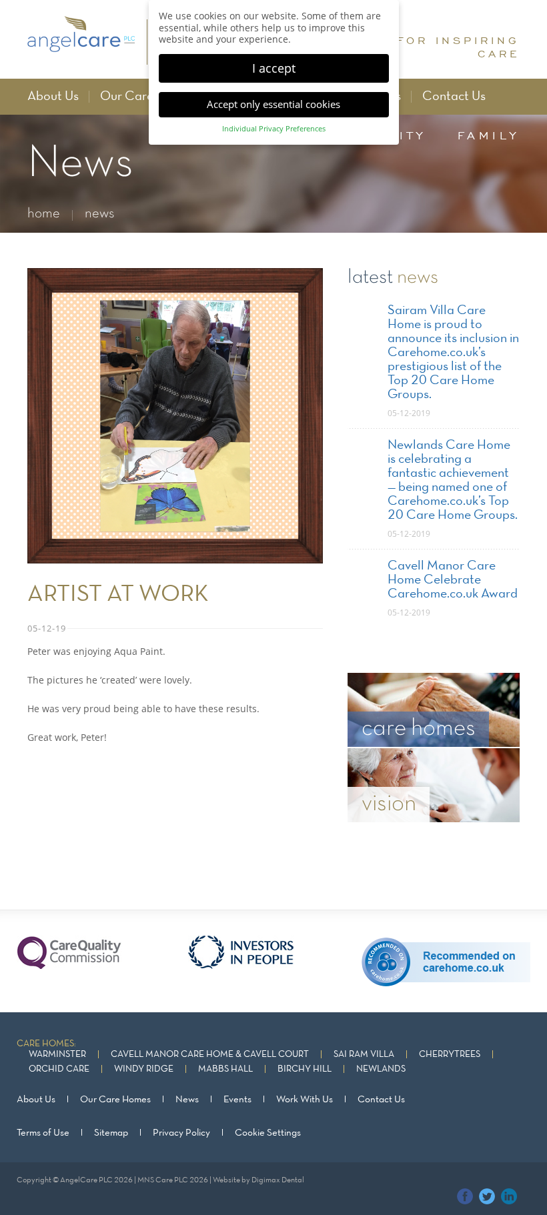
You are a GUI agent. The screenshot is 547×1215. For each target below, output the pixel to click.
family (489, 135)
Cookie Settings (268, 1133)
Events (237, 1099)
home (43, 213)
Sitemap (111, 1133)
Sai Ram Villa (364, 1054)
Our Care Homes (147, 97)
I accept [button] (274, 68)
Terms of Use (43, 1133)
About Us (53, 97)
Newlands (381, 1069)
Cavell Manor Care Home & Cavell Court (210, 1054)
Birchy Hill (305, 1069)
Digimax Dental (277, 1180)
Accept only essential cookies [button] (273, 104)
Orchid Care (59, 1069)
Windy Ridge (143, 1069)
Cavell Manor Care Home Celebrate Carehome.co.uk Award (453, 580)
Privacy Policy (181, 1133)
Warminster (57, 1054)
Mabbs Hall (225, 1069)
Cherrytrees (449, 1054)
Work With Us (304, 1099)
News (187, 1099)
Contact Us (454, 97)
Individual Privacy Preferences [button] (274, 128)
